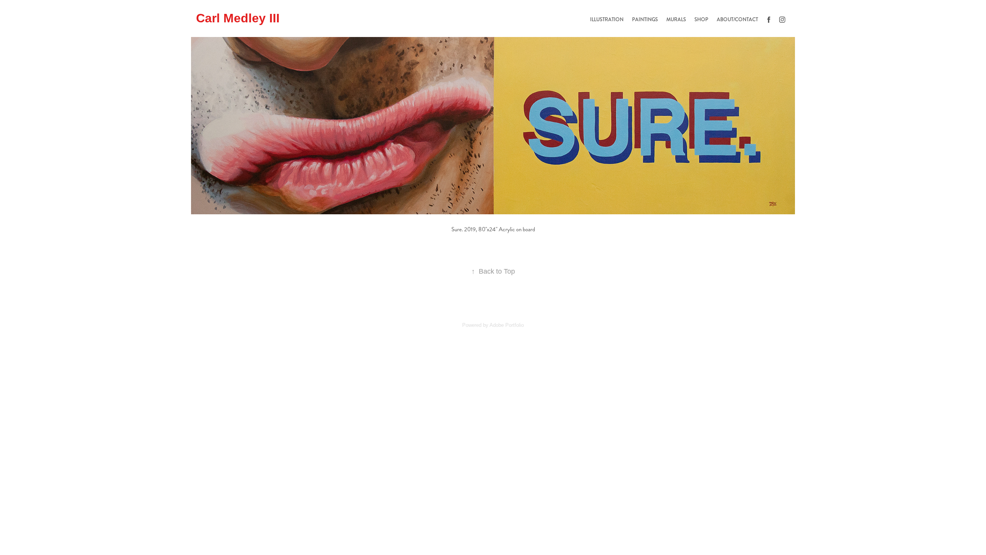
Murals (676, 19)
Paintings (645, 19)
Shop (701, 19)
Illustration (607, 19)
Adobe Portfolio (507, 325)
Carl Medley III (238, 18)
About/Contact (737, 19)
